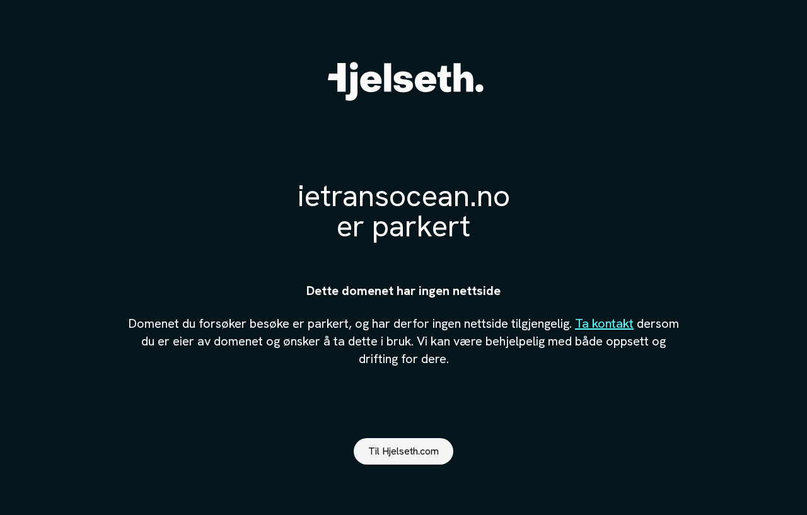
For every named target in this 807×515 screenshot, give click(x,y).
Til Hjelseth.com (403, 451)
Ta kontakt (604, 323)
